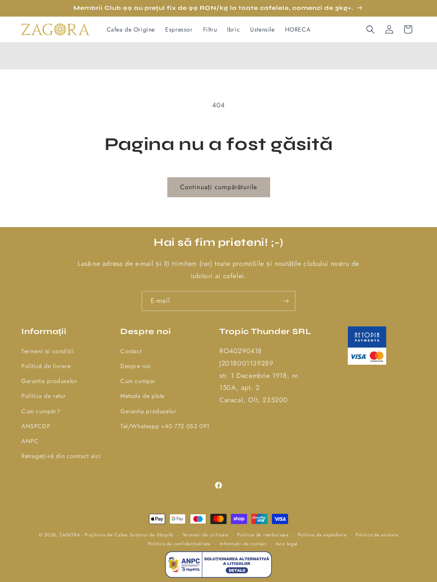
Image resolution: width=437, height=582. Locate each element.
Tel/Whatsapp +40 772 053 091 (165, 426)
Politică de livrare (45, 366)
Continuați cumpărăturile (218, 187)
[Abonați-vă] (285, 301)
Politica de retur (43, 396)
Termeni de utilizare (206, 534)
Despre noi (135, 366)
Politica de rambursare (262, 534)
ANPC (29, 441)
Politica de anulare (376, 534)
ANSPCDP (35, 426)
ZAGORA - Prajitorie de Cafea (93, 534)
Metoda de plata (142, 396)
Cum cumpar (138, 381)
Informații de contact (243, 543)
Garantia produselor (49, 381)
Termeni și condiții (47, 351)
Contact (130, 351)
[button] (370, 29)
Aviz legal (287, 543)
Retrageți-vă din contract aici (61, 456)
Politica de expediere (322, 534)
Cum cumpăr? (41, 411)
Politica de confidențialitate (179, 543)
